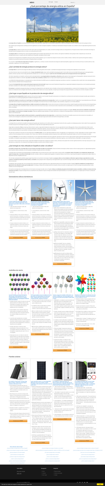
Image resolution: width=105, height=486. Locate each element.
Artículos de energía (58, 473)
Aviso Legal (51, 1)
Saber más (19, 473)
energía (55, 474)
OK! (100, 484)
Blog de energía (57, 471)
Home (43, 471)
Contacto (56, 1)
